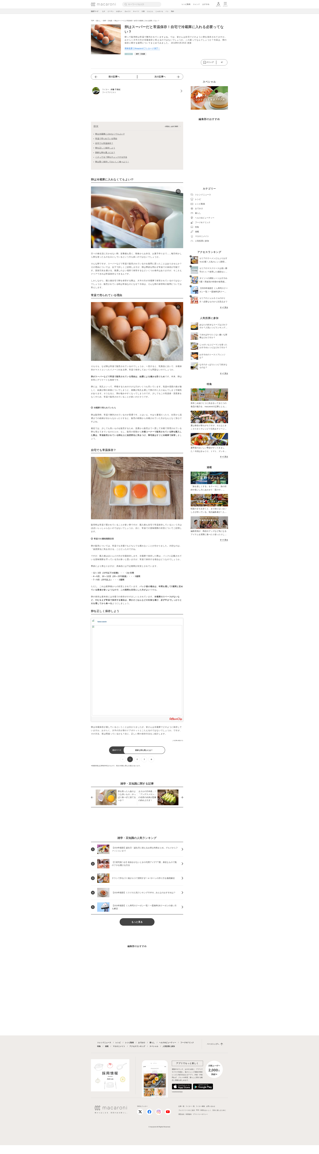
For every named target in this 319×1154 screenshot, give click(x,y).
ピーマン (111, 11)
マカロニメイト (119, 1046)
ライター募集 (200, 1106)
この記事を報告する (177, 740)
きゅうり (128, 11)
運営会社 (181, 1114)
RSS (197, 1110)
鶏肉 (172, 11)
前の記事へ (114, 76)
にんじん (150, 11)
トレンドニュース (104, 1043)
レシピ (118, 1043)
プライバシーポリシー (200, 1114)
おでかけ (141, 1043)
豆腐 (143, 11)
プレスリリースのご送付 (186, 1110)
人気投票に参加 (169, 1046)
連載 (107, 1046)
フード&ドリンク (187, 1043)
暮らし (152, 1043)
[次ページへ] (151, 759)
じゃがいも (159, 11)
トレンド (196, 4)
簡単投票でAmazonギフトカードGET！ (142, 48)
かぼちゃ (119, 11)
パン (166, 11)
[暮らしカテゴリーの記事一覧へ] (129, 54)
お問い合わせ (210, 1106)
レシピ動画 (186, 4)
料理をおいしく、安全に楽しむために (213, 1110)
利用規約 (189, 1114)
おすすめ (205, 4)
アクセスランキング (137, 1046)
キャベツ (136, 11)
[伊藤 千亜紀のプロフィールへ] (137, 91)
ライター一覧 (190, 1106)
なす (103, 11)
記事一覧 (181, 1106)
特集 (99, 1046)
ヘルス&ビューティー (167, 1043)
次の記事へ (160, 76)
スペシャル (154, 1046)
